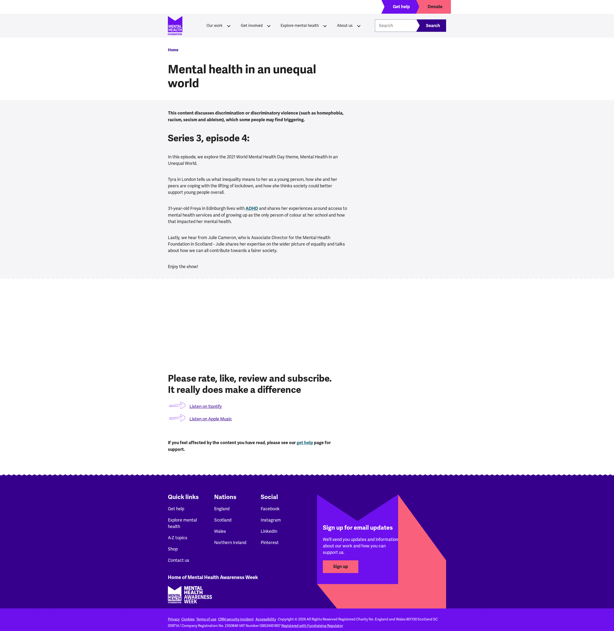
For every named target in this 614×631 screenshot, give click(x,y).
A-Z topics (177, 537)
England (222, 508)
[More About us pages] (359, 26)
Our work (215, 25)
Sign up (340, 566)
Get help (176, 508)
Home (173, 50)
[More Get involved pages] (269, 26)
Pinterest (270, 542)
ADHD (252, 208)
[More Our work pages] (229, 26)
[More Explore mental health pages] (325, 26)
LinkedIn (269, 531)
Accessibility (265, 619)
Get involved (252, 25)
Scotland (222, 520)
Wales (220, 531)
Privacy (174, 619)
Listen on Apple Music (210, 419)
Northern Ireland (230, 542)
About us (345, 25)
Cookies (188, 619)
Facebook (270, 508)
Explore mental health (300, 25)
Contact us (178, 560)
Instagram (271, 520)
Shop (173, 549)
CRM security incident (236, 619)
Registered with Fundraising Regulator (312, 625)
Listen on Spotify (205, 406)
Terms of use (206, 619)
